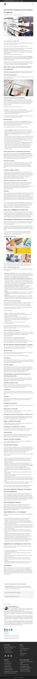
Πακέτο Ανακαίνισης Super (24, 669)
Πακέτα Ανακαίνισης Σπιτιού (24, 648)
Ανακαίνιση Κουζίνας (7, 663)
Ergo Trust (22, 677)
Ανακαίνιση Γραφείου (7, 666)
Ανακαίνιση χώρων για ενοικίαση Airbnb (10, 671)
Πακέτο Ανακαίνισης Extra (24, 666)
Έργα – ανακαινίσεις (23, 650)
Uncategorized (6, 633)
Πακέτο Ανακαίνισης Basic (24, 664)
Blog (21, 651)
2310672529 (7, 1)
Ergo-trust (18, 607)
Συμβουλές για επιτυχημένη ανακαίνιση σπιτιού (16, 14)
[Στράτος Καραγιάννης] (6, 609)
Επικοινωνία (22, 654)
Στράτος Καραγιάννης (13, 606)
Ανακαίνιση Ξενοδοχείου (8, 669)
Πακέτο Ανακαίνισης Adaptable (25, 667)
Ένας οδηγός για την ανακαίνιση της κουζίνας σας (12, 636)
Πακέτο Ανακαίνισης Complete (25, 670)
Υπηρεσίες (22, 646)
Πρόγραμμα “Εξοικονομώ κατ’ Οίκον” (10, 672)
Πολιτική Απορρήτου (23, 653)
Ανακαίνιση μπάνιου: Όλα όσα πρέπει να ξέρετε (11, 635)
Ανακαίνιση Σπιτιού (7, 661)
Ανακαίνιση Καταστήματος (8, 668)
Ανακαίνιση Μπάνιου (7, 664)
